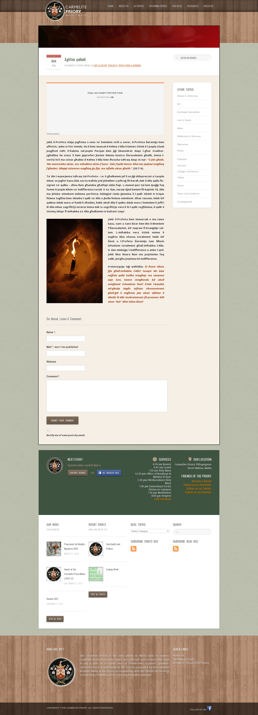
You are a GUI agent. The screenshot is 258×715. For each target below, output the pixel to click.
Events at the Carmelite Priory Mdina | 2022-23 (74, 573)
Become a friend (201, 481)
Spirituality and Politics (113, 546)
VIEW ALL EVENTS (98, 594)
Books (180, 150)
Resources (182, 144)
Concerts (181, 165)
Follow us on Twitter (198, 488)
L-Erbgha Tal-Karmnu (187, 171)
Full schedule (162, 499)
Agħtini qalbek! (75, 59)
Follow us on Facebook (197, 484)
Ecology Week (112, 569)
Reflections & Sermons (130, 65)
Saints (180, 185)
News (180, 128)
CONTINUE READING (77, 472)
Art (178, 104)
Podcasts (113, 65)
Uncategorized (184, 201)
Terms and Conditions (188, 193)
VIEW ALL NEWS (55, 619)
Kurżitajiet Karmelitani (188, 112)
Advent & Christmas (187, 95)
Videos (180, 177)
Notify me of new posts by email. (66, 435)
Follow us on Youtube (198, 492)
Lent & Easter (100, 65)
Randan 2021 (52, 599)
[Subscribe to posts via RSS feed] (133, 550)
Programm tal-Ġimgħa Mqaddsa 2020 (74, 546)
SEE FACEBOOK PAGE (111, 472)
